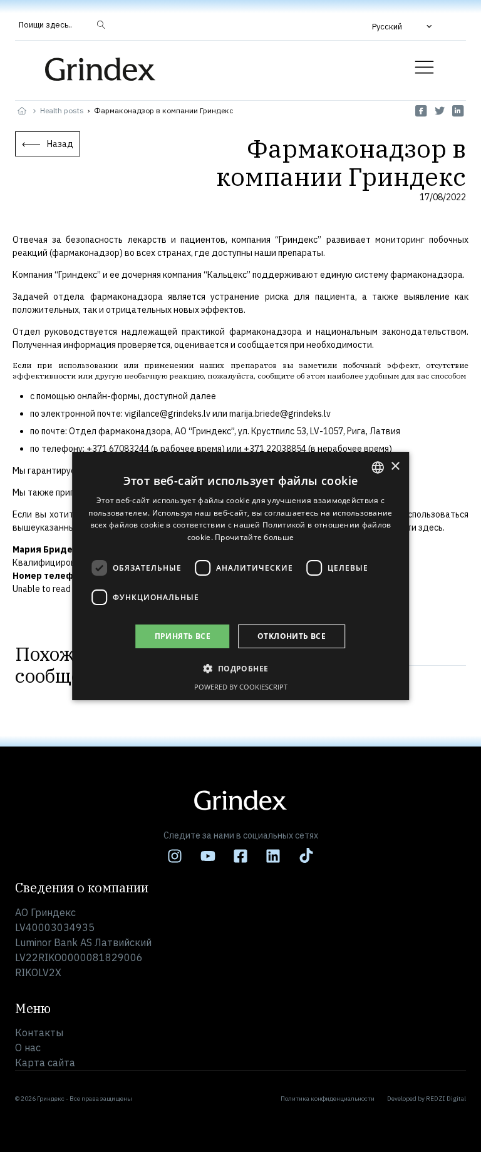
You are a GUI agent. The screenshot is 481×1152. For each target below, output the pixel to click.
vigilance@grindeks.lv (167, 413)
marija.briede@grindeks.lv (280, 413)
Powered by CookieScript (240, 686)
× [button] (395, 466)
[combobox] (377, 467)
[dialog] (240, 576)
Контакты (39, 1032)
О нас (28, 1047)
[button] (403, 26)
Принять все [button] (182, 636)
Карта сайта (45, 1062)
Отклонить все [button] (291, 636)
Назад (60, 144)
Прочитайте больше (254, 537)
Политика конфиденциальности (328, 1098)
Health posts (62, 110)
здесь (430, 527)
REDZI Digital (446, 1098)
